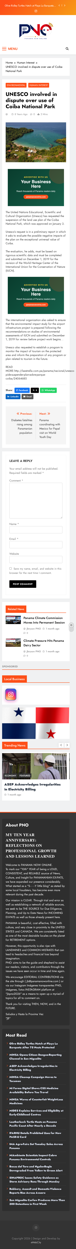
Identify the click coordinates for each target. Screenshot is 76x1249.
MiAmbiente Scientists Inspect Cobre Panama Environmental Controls (33, 1157)
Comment (16, 481)
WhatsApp (50, 390)
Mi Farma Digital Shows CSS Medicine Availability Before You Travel (33, 1090)
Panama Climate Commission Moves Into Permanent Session (44, 620)
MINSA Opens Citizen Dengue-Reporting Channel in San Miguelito (35, 1057)
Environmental (16, 85)
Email (29, 396)
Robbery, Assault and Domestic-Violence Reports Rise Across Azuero (35, 1191)
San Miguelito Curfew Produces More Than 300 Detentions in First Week (37, 1202)
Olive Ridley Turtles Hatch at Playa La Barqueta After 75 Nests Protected (29, 5)
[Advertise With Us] (36, 187)
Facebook (23, 390)
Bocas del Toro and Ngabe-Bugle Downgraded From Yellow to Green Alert (35, 1168)
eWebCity (36, 1242)
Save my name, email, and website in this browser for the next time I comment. (35, 571)
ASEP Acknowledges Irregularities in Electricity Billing (34, 786)
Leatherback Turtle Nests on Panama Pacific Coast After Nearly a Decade (33, 1124)
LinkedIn (14, 396)
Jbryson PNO (34, 628)
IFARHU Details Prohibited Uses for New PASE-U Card (35, 1135)
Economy (12, 775)
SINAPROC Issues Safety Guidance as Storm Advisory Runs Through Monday (34, 1180)
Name (14, 524)
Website (14, 554)
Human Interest (39, 85)
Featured (26, 775)
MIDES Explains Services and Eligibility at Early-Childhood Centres (36, 1112)
